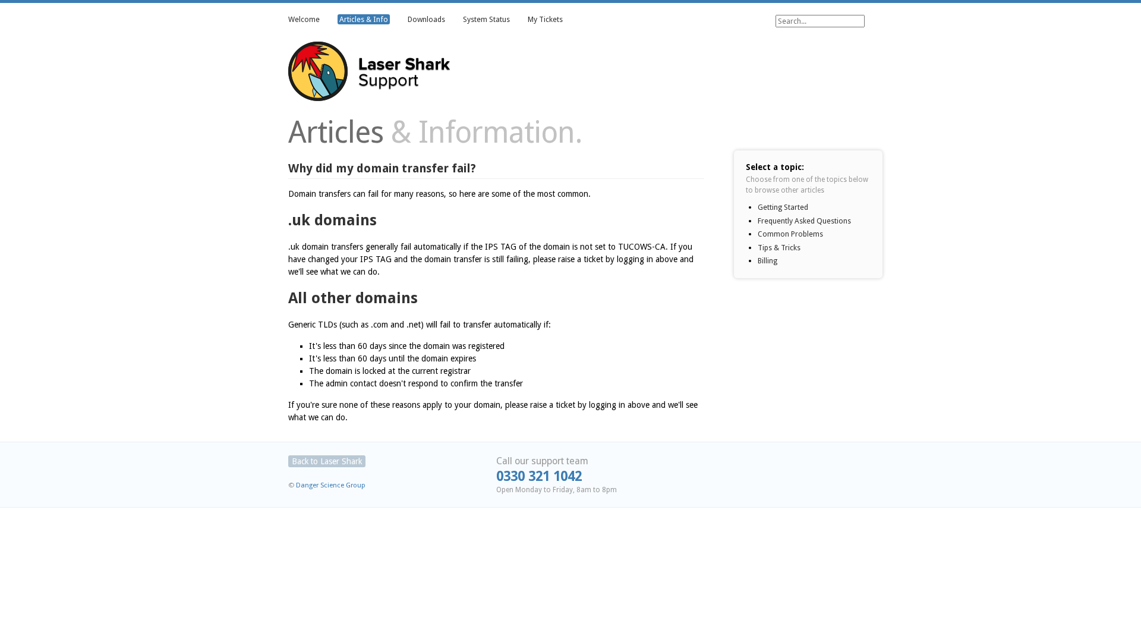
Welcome (304, 19)
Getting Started (783, 207)
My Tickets (545, 19)
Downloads (426, 19)
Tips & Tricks (779, 247)
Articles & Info (363, 19)
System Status (486, 19)
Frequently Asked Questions (804, 220)
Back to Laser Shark (327, 461)
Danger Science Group (330, 485)
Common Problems (790, 233)
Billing (767, 260)
